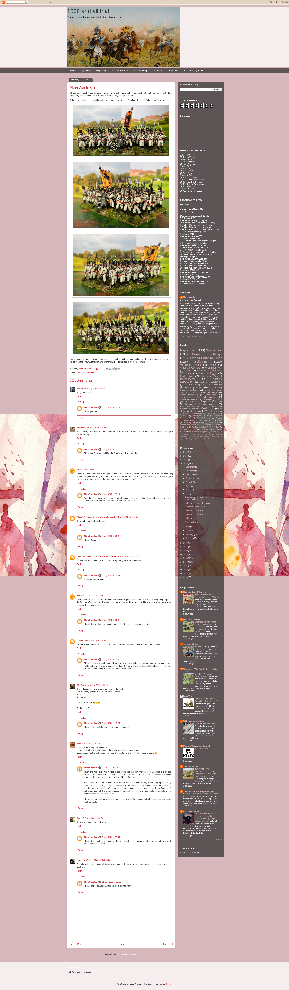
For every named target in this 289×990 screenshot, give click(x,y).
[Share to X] (113, 368)
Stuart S (80, 818)
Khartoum (199, 647)
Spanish (183, 439)
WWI (187, 370)
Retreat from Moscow (189, 406)
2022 (185, 543)
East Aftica (214, 427)
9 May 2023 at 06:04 (101, 860)
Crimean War (214, 367)
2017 (185, 562)
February (190, 534)
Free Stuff (173, 70)
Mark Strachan (91, 407)
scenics (186, 413)
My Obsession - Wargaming (93, 70)
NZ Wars (208, 434)
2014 (185, 573)
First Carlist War (186, 434)
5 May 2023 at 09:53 (111, 449)
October (189, 474)
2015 (185, 569)
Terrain (212, 365)
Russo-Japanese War (194, 387)
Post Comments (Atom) (127, 954)
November (190, 471)
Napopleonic (208, 420)
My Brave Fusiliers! (192, 811)
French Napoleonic (189, 395)
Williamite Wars (202, 439)
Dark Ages (189, 404)
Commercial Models (200, 413)
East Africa (213, 387)
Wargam (191, 439)
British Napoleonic (209, 392)
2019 (185, 554)
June (188, 490)
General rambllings (188, 429)
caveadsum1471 (84, 860)
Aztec (219, 420)
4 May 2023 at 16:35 (96, 388)
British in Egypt (193, 384)
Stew (79, 743)
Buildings (201, 361)
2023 (185, 463)
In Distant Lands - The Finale (197, 503)
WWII (219, 399)
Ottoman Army (214, 384)
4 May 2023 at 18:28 (129, 556)
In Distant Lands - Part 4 (195, 507)
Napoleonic (188, 350)
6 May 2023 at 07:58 (111, 768)
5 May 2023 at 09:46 (111, 659)
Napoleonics (211, 395)
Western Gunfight (199, 427)
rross (79, 470)
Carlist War (186, 376)
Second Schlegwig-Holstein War (207, 436)
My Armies (158, 70)
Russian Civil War (186, 436)
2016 (185, 566)
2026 (185, 452)
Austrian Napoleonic (85, 373)
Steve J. (80, 596)
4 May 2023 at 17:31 (91, 470)
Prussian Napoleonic (208, 404)
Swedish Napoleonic (189, 390)
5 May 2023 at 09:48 (111, 536)
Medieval (195, 420)
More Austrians (191, 522)
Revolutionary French (213, 418)
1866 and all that (88, 11)
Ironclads (212, 397)
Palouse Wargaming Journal (196, 746)
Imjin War (196, 418)
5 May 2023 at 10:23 (99, 685)
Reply (79, 396)
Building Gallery (140, 70)
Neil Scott (81, 388)
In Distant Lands (192, 518)
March (189, 531)
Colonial (183, 416)
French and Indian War (190, 425)
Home (72, 70)
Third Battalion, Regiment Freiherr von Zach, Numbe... (199, 498)
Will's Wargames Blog (193, 721)
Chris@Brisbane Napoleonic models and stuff (98, 517)
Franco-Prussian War (206, 358)
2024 (185, 460)
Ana (189, 432)
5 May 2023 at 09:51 (111, 407)
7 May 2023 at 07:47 (111, 837)
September (191, 478)
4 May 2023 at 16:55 (102, 428)
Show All (219, 839)
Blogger (169, 984)
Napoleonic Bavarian (189, 399)
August (189, 482)
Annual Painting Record (193, 70)
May (188, 493)
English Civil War (211, 406)
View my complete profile (191, 336)
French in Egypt (207, 373)
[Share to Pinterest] (118, 368)
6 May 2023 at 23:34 (94, 818)
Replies (83, 402)
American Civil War (190, 367)
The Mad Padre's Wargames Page (198, 791)
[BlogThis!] (110, 368)
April (188, 527)
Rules (217, 434)
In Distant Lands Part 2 (195, 514)
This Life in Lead (191, 766)
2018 (185, 558)
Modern (198, 434)
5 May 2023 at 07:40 (97, 640)
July (188, 486)
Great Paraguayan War (209, 370)
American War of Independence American (203, 402)
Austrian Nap (214, 432)
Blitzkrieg (187, 423)
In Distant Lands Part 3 (195, 510)
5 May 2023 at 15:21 (111, 723)
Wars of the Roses (213, 411)
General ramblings (207, 354)
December (190, 467)
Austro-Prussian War (190, 397)
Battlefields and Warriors (194, 592)
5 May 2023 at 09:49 (111, 575)
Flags (185, 420)
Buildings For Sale (120, 70)
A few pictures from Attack (205, 724)
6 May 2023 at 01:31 (91, 743)
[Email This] (107, 368)
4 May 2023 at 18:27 (129, 517)
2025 (185, 456)
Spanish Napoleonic (210, 381)
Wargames (214, 350)
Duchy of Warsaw (200, 416)
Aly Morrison (83, 685)
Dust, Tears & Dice (191, 619)
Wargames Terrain (190, 365)
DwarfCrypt (188, 696)
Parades (207, 425)
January (189, 538)
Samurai (215, 413)
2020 (185, 551)
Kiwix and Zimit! (201, 748)
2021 (185, 547)
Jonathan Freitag (84, 428)
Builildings (200, 423)
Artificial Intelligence (201, 432)
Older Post (167, 944)
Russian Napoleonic (213, 390)
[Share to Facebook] (115, 368)
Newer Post (76, 944)
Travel (188, 373)
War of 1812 (190, 392)
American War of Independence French (197, 409)
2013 (185, 577)
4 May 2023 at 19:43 (94, 596)
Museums (205, 429)
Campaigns (207, 399)
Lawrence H (82, 640)
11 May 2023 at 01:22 (111, 882)
